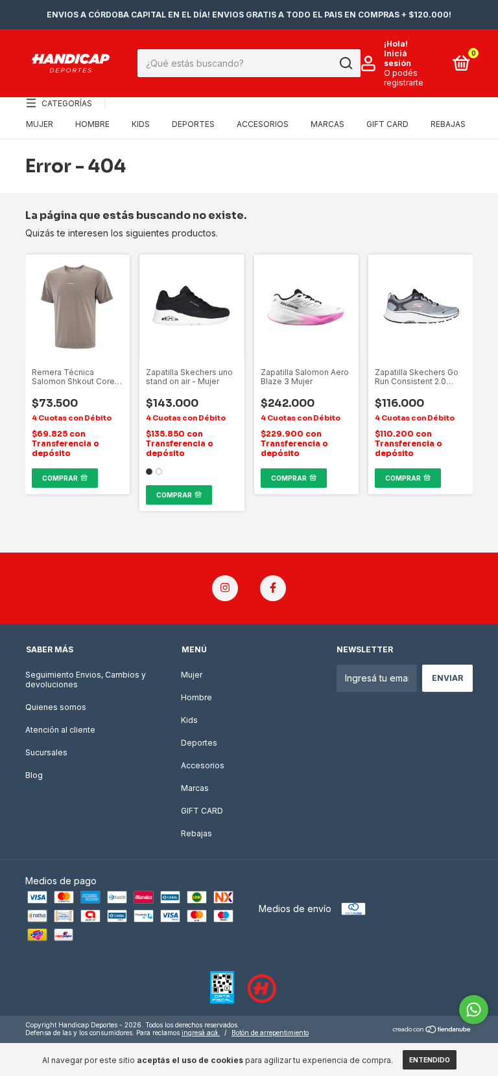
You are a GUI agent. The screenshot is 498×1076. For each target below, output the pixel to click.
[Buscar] (345, 63)
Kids (141, 124)
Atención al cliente (60, 730)
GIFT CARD (387, 124)
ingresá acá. (201, 1032)
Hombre (92, 124)
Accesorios (263, 124)
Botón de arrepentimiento (270, 1032)
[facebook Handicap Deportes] (273, 588)
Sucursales (46, 752)
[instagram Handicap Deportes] (225, 588)
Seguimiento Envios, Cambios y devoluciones (85, 679)
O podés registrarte (403, 77)
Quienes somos (55, 707)
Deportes (193, 124)
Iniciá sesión (397, 58)
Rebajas (448, 124)
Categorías (67, 103)
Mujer (39, 124)
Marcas (327, 124)
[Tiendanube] (432, 1030)
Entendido (429, 1060)
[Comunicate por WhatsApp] (473, 1009)
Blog (34, 775)
